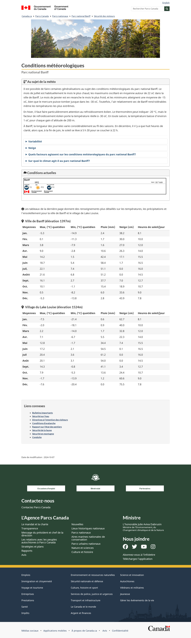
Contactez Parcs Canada (35, 507)
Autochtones (127, 581)
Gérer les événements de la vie (137, 600)
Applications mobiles (55, 630)
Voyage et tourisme (32, 587)
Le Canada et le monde (83, 606)
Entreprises (27, 594)
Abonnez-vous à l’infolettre (139, 554)
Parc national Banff (81, 16)
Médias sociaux (29, 630)
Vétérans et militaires (132, 587)
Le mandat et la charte (34, 524)
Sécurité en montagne (43, 433)
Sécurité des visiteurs (104, 16)
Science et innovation (132, 575)
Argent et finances (81, 613)
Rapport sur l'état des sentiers (47, 426)
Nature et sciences (82, 548)
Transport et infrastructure (85, 600)
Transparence (29, 528)
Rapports (26, 550)
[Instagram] (153, 547)
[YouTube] (144, 547)
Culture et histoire (82, 552)
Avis (23, 555)
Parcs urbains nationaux (86, 543)
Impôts (25, 613)
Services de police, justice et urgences (92, 594)
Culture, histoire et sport (84, 587)
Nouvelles (77, 524)
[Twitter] (134, 547)
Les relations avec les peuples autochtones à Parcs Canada (39, 541)
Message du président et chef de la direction (42, 534)
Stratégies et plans (32, 546)
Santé (24, 606)
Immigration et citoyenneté (36, 581)
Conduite (37, 437)
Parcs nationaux (60, 16)
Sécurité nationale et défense (87, 581)
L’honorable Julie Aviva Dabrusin (143, 527)
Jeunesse (125, 594)
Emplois (25, 575)
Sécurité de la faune (42, 430)
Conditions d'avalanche (43, 423)
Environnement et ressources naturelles (93, 575)
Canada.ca (27, 16)
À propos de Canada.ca (84, 630)
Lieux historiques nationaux (88, 528)
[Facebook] (125, 547)
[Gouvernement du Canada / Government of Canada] (44, 8)
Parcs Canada (42, 16)
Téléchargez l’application (137, 559)
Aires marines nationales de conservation (88, 538)
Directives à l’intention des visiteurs (50, 419)
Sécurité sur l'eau (40, 416)
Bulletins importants (42, 412)
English (166, 2)
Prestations (27, 600)
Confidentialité (120, 630)
